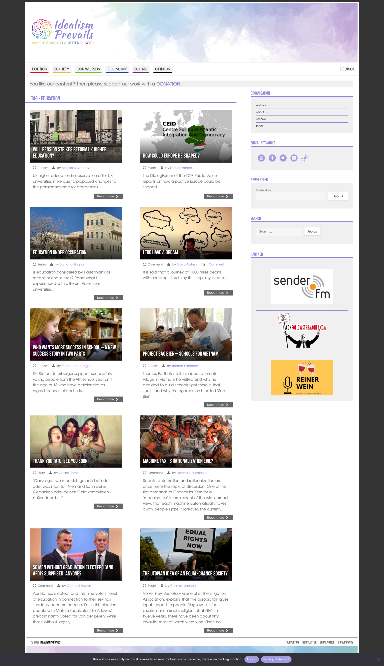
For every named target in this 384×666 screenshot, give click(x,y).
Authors (261, 105)
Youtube (261, 158)
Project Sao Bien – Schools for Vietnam (180, 353)
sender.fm (304, 158)
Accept (252, 659)
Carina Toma (68, 472)
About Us (262, 112)
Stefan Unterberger (76, 365)
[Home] (62, 31)
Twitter (283, 158)
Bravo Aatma (187, 264)
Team (259, 126)
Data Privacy (345, 642)
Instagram (294, 158)
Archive (261, 119)
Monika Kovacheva (77, 167)
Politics (39, 68)
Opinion (162, 68)
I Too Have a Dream (160, 252)
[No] (378, 659)
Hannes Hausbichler (192, 472)
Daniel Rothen (181, 167)
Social (140, 68)
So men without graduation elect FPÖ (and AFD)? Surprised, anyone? (73, 570)
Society (61, 68)
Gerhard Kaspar (79, 585)
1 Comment (215, 264)
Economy (117, 68)
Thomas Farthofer (185, 365)
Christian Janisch (183, 585)
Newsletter (309, 642)
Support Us (292, 642)
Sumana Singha (72, 264)
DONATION (168, 83)
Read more (105, 196)
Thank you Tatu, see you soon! (61, 461)
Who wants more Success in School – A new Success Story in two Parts (74, 350)
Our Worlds (88, 68)
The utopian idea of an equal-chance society (185, 573)
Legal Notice (327, 642)
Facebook (272, 158)
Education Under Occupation (59, 252)
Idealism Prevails (50, 642)
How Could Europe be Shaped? (171, 155)
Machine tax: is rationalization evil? (178, 461)
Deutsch (347, 68)
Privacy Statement (276, 659)
